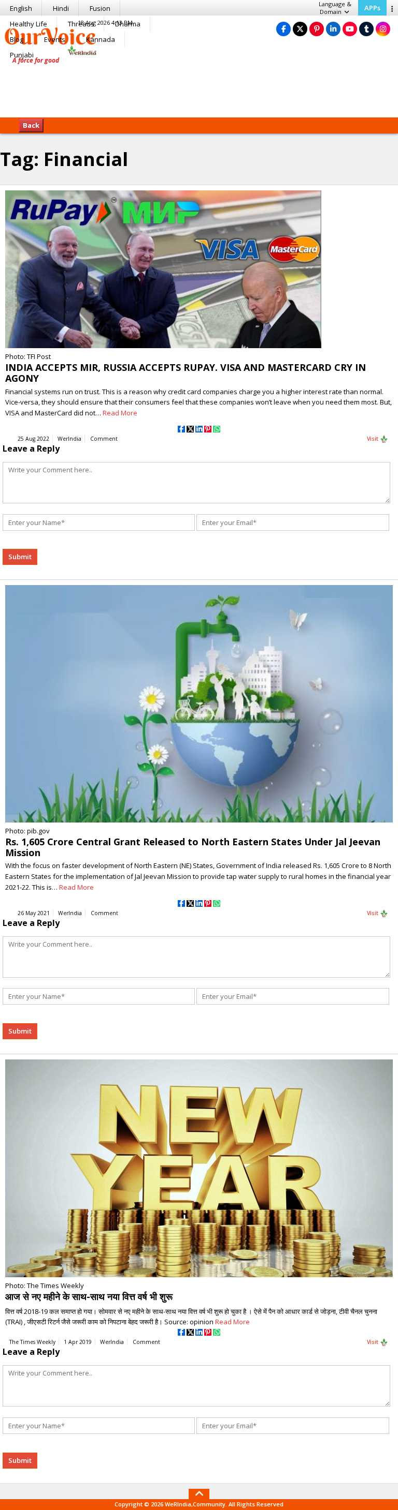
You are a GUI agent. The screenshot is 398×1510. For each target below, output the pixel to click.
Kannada (100, 39)
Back (31, 125)
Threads (81, 23)
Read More (120, 412)
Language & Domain (335, 8)
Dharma (127, 23)
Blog (16, 39)
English (21, 8)
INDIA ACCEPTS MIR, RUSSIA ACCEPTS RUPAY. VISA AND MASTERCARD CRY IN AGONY (185, 372)
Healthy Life (28, 23)
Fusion (100, 8)
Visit (373, 438)
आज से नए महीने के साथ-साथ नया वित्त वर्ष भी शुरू (89, 1296)
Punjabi (22, 54)
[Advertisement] (199, 85)
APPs (372, 7)
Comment (104, 438)
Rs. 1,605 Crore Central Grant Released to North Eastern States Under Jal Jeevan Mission (192, 847)
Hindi (61, 8)
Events (54, 39)
